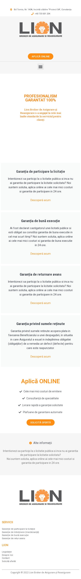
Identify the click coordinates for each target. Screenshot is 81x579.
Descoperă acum (41, 200)
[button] (40, 67)
